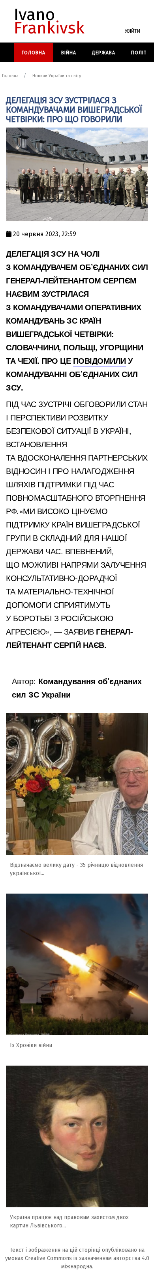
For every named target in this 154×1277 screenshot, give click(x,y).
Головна (33, 53)
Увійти (132, 31)
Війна (68, 53)
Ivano (49, 21)
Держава (103, 53)
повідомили (99, 360)
